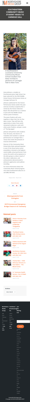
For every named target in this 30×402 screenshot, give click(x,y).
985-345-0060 (3, 328)
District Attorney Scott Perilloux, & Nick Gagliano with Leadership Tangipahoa (19, 222)
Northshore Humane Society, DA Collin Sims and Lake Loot (19, 253)
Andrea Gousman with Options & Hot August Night (19, 243)
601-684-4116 (11, 326)
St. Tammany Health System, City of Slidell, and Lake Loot (19, 274)
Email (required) (19, 317)
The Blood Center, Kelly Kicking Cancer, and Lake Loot (19, 234)
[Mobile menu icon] (27, 3)
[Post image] (7, 221)
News (14, 177)
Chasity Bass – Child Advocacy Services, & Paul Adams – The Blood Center (19, 263)
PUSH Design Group (17, 397)
